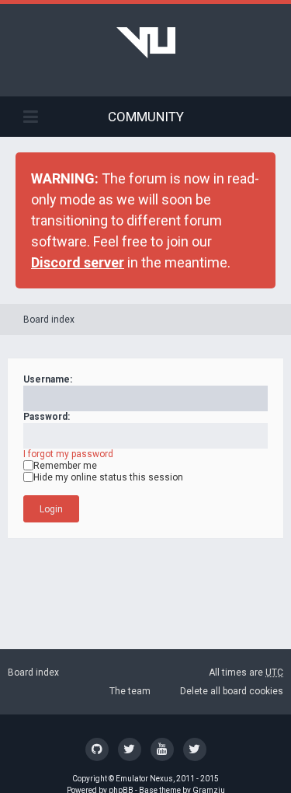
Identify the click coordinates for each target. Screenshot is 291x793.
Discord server (77, 262)
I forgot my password (68, 454)
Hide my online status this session (108, 477)
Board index (48, 319)
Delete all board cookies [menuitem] (231, 691)
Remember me (65, 465)
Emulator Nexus (144, 778)
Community (146, 116)
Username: (47, 379)
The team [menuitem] (130, 691)
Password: (46, 416)
